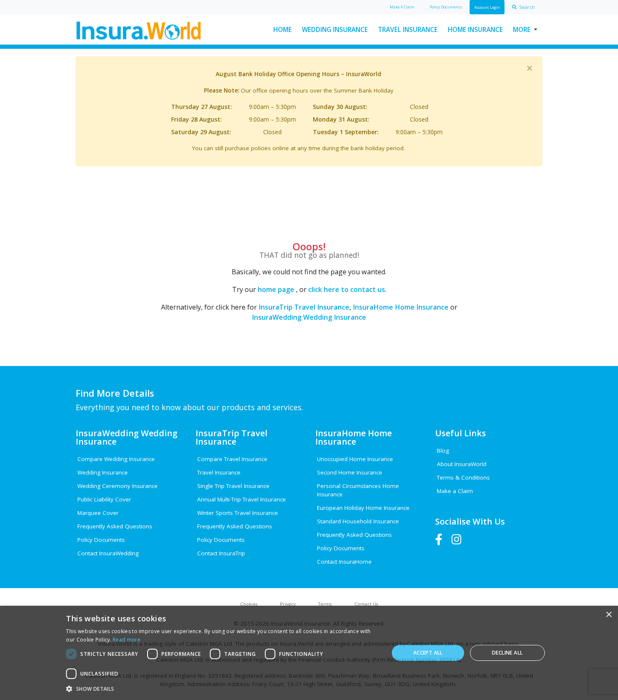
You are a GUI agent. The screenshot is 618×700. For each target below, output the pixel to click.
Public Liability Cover (104, 499)
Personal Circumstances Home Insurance (358, 490)
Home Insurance (475, 29)
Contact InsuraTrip (221, 553)
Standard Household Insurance (358, 521)
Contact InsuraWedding (108, 553)
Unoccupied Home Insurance (355, 459)
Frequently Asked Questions (114, 526)
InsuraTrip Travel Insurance (304, 307)
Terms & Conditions (463, 477)
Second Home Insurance (349, 472)
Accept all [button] (428, 652)
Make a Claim (455, 491)
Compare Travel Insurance (232, 459)
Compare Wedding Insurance (116, 459)
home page (276, 289)
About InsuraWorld (461, 464)
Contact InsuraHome (344, 561)
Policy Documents (101, 540)
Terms (325, 604)
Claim (402, 7)
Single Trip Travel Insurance (233, 486)
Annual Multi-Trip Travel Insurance (241, 499)
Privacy (288, 604)
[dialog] (309, 653)
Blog (443, 450)
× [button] (608, 615)
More (522, 29)
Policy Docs (446, 7)
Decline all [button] (507, 652)
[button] (222, 689)
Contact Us (366, 604)
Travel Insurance (408, 29)
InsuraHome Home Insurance (401, 307)
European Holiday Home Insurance (363, 508)
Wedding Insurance (335, 29)
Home (282, 29)
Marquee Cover (98, 513)
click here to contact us (346, 289)
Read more (126, 639)
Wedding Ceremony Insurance (117, 486)
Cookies (248, 604)
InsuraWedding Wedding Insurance (309, 317)
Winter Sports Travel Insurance (237, 513)
